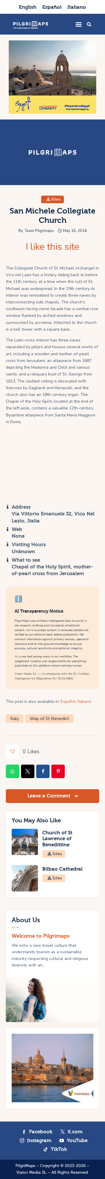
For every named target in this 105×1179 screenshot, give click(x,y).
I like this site (52, 247)
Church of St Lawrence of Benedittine (57, 838)
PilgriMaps (25, 1165)
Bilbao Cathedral (62, 869)
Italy (14, 719)
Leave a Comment (49, 796)
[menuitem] (27, 6)
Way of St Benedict (49, 719)
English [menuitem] (27, 7)
